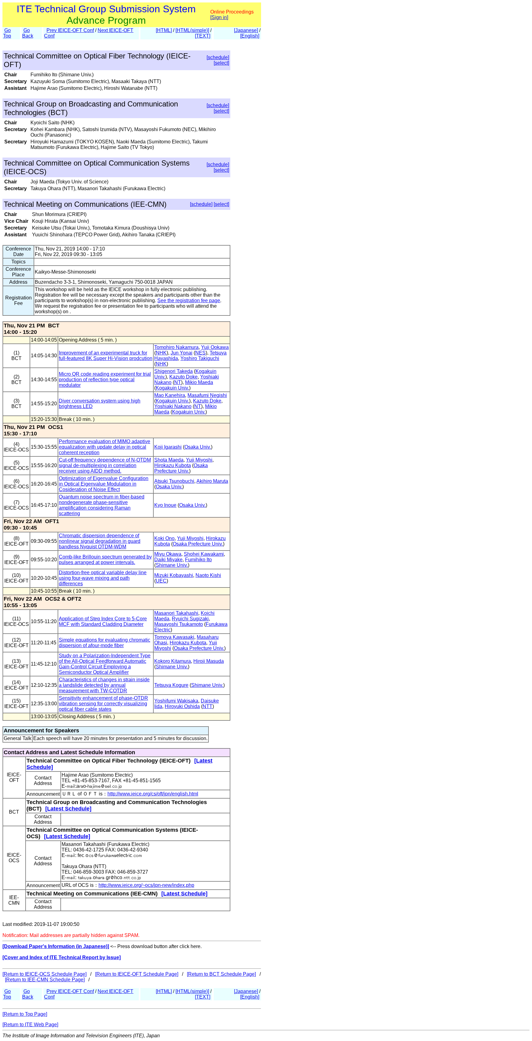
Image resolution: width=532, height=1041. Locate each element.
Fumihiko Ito (198, 559)
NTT (207, 706)
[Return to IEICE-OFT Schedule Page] (136, 974)
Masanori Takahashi (176, 613)
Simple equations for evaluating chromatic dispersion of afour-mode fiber (104, 642)
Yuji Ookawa (215, 347)
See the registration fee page (188, 300)
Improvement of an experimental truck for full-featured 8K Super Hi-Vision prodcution (105, 355)
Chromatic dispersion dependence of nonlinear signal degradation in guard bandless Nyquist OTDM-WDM (99, 541)
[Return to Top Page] (24, 1014)
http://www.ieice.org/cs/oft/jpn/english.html (152, 793)
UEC (161, 580)
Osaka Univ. (197, 447)
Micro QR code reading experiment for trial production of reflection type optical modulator (105, 379)
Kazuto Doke (183, 376)
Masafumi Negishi (207, 395)
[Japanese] (246, 30)
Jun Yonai (181, 352)
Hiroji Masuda (208, 661)
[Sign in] (219, 17)
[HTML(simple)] (192, 30)
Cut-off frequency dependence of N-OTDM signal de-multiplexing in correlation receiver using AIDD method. (105, 465)
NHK (161, 352)
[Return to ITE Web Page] (30, 1024)
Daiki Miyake (168, 559)
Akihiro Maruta (212, 481)
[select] (221, 63)
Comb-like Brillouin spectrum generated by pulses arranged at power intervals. (105, 559)
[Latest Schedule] (68, 809)
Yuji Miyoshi (199, 459)
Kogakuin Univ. (172, 387)
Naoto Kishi (208, 575)
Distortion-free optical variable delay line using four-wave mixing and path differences (103, 578)
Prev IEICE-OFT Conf (70, 30)
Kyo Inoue (165, 505)
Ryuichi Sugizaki (190, 618)
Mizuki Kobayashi (173, 575)
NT (177, 382)
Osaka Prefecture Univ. (181, 468)
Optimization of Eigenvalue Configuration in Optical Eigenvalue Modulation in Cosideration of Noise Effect (103, 484)
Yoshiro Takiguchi (199, 358)
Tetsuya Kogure (171, 685)
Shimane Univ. (172, 565)
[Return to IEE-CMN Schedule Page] (45, 979)
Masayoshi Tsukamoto (178, 624)
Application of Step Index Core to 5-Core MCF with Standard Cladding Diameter (103, 621)
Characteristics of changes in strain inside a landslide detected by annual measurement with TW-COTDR (104, 685)
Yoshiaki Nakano (172, 406)
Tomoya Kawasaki (174, 637)
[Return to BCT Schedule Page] (221, 974)
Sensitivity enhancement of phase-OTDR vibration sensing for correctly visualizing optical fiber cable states (103, 703)
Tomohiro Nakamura (176, 347)
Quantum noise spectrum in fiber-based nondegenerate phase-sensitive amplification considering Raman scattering (101, 505)
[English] (249, 35)
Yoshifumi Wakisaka (176, 700)
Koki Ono (164, 538)
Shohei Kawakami (204, 554)
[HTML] (164, 30)
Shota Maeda (168, 459)
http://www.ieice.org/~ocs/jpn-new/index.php (146, 885)
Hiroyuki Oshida (182, 706)
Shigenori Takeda (173, 371)
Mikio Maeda (199, 382)
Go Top (7, 33)
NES (200, 352)
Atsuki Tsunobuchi (174, 481)
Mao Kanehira (169, 395)
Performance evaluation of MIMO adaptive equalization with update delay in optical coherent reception (104, 447)
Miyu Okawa (167, 554)
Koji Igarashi (168, 447)
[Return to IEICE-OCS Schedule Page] (44, 974)
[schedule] (218, 57)
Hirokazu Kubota (172, 465)
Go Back (27, 33)
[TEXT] (202, 35)
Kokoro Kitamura (172, 661)
